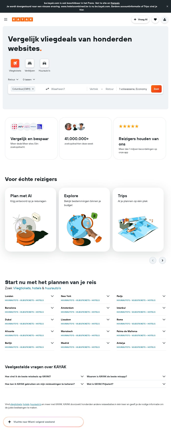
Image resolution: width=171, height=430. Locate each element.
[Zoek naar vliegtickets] (15, 63)
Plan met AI (21, 195)
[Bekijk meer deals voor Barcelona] (52, 308)
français (115, 3)
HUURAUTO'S (11, 300)
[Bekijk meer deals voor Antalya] (164, 343)
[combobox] (13, 79)
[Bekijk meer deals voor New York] (108, 296)
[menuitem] (15, 65)
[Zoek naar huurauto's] (44, 63)
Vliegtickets (22, 288)
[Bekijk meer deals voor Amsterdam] (108, 308)
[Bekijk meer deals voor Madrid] (108, 343)
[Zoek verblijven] (29, 63)
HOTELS (40, 300)
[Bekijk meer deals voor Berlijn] (52, 343)
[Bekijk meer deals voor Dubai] (52, 320)
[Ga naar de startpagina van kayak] (22, 19)
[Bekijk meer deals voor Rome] (164, 320)
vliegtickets (16, 404)
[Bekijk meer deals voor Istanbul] (164, 308)
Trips (122, 195)
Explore (71, 195)
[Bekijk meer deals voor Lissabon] (108, 320)
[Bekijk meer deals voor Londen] (52, 296)
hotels (36, 288)
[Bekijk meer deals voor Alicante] (52, 331)
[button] (167, 6)
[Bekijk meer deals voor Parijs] (164, 296)
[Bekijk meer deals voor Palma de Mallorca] (164, 331)
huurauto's (53, 288)
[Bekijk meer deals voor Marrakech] (108, 331)
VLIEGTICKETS (27, 300)
